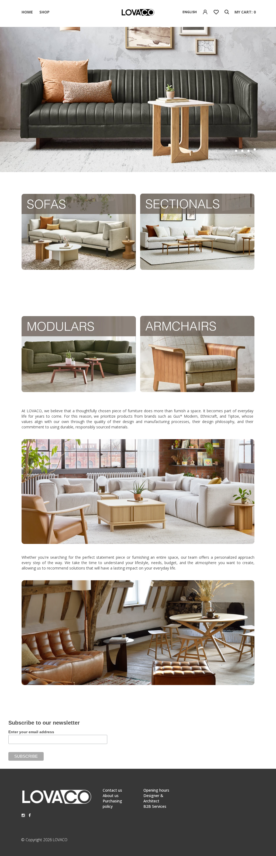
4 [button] (255, 149)
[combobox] (189, 12)
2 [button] (242, 151)
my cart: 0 (245, 12)
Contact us (112, 790)
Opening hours (156, 790)
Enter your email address (31, 732)
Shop (44, 12)
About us (111, 795)
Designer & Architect (153, 798)
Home (27, 12)
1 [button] (236, 151)
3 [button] (248, 151)
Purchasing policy (112, 803)
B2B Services (154, 806)
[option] (138, 99)
